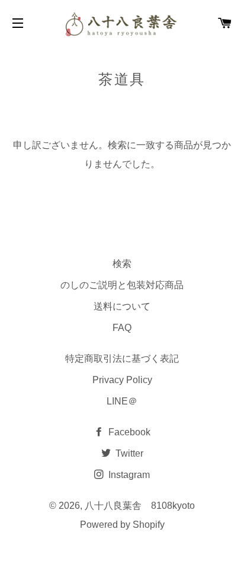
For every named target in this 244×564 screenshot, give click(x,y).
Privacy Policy (122, 380)
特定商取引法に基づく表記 (122, 358)
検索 (122, 264)
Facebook (128, 432)
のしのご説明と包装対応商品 (122, 285)
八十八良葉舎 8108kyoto (140, 506)
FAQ (122, 328)
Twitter (128, 453)
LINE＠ (122, 401)
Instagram (128, 475)
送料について (122, 306)
